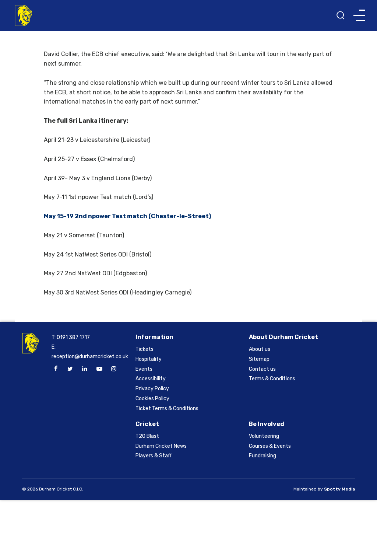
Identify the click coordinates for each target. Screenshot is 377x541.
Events (143, 369)
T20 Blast (147, 436)
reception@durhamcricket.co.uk (90, 356)
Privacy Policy (152, 388)
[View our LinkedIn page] (85, 369)
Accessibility (150, 379)
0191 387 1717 (73, 337)
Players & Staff (153, 456)
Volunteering (264, 436)
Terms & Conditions (272, 379)
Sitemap (259, 359)
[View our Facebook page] (56, 369)
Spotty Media (339, 489)
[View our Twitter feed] (70, 369)
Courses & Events (270, 446)
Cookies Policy (152, 398)
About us (259, 349)
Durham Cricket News (161, 446)
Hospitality (148, 359)
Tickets (144, 349)
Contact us (262, 369)
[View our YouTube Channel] (99, 369)
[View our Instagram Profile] (114, 369)
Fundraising (262, 456)
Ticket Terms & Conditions (166, 408)
